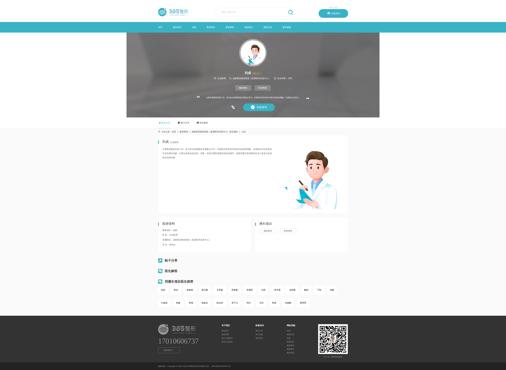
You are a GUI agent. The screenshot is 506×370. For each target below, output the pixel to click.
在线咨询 (168, 350)
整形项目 (211, 27)
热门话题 (259, 334)
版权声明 (225, 334)
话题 (194, 27)
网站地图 (333, 7)
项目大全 (259, 331)
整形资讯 (177, 27)
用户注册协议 (227, 338)
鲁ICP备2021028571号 (221, 366)
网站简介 (225, 331)
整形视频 (287, 27)
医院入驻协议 (227, 342)
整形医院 (230, 27)
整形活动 (268, 27)
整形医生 (249, 27)
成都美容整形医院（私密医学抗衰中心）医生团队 (215, 132)
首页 (160, 27)
